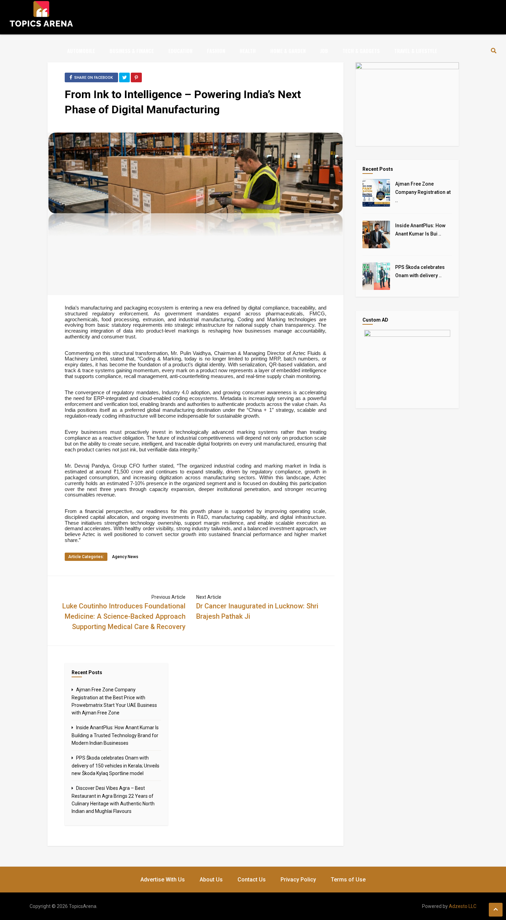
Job (324, 50)
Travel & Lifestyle (415, 50)
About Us (211, 879)
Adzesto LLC (462, 906)
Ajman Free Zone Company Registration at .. (423, 192)
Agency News (125, 556)
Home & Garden (288, 50)
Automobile (81, 50)
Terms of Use (348, 879)
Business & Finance (131, 50)
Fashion (216, 50)
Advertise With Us (162, 879)
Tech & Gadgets (361, 50)
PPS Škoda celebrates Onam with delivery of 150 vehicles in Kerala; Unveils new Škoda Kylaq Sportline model (115, 765)
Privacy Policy (298, 879)
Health (248, 50)
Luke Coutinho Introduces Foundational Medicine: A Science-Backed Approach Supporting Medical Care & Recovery (124, 616)
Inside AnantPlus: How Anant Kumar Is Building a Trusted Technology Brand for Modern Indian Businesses (115, 735)
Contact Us (252, 879)
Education (180, 50)
